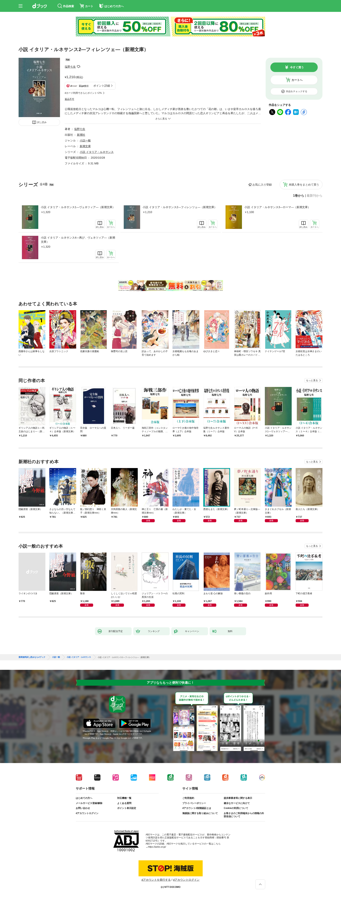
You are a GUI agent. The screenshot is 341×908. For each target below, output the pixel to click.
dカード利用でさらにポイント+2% (83, 93)
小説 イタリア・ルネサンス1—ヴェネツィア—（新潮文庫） (78, 207)
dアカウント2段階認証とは (196, 808)
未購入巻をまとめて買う (304, 184)
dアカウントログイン (87, 813)
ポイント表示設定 (126, 808)
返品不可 (69, 99)
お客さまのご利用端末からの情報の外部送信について (244, 815)
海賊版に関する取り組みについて (200, 813)
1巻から (298, 195)
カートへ (297, 80)
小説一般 (85, 140)
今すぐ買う (297, 67)
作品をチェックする (296, 91)
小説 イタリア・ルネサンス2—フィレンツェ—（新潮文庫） (180, 207)
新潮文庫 (85, 146)
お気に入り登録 (262, 184)
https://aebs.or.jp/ (157, 846)
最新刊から (314, 195)
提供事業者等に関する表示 (238, 798)
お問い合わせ (83, 808)
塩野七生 (70, 66)
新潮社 (81, 134)
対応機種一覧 (124, 798)
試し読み (42, 122)
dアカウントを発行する (156, 879)
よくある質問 (124, 803)
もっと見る (312, 380)
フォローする (79, 67)
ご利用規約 (188, 798)
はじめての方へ (84, 798)
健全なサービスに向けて (237, 803)
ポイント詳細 (101, 85)
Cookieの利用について (236, 808)
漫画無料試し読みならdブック (32, 657)
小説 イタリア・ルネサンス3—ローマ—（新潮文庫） (277, 207)
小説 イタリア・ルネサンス (97, 152)
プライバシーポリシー (194, 803)
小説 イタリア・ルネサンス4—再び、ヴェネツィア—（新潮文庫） (78, 239)
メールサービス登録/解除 (89, 803)
